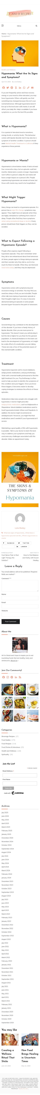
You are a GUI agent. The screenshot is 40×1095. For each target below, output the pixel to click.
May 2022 (5, 950)
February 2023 (7, 917)
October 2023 (6, 889)
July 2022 (5, 943)
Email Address (8, 771)
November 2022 (7, 928)
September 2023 (8, 892)
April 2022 (5, 954)
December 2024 (7, 838)
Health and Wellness (8, 70)
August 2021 (6, 983)
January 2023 (6, 921)
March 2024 (6, 870)
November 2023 (7, 885)
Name (4, 594)
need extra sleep (8, 268)
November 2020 (7, 1015)
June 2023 (5, 903)
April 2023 (5, 910)
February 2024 (7, 874)
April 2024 (5, 867)
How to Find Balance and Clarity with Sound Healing (30, 557)
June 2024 (5, 860)
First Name (6, 779)
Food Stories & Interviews (11, 747)
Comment (6, 578)
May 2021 (5, 994)
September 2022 (8, 936)
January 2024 (6, 878)
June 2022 (5, 946)
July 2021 (5, 986)
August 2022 (6, 939)
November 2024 (7, 841)
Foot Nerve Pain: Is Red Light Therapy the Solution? (10, 557)
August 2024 (6, 852)
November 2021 (7, 972)
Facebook (10, 543)
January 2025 (6, 834)
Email (4, 602)
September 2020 (8, 1023)
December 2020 (7, 1012)
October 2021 (6, 975)
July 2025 (5, 812)
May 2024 (5, 863)
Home (4, 34)
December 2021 (7, 968)
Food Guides (6, 740)
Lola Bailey (17, 82)
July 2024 (5, 856)
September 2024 (8, 849)
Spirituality (5, 754)
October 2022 (6, 932)
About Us (14, 661)
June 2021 (5, 990)
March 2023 (6, 914)
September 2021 (8, 979)
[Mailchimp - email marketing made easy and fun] (14, 793)
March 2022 (6, 957)
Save (11, 546)
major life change (17, 210)
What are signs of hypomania (14, 533)
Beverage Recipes (8, 736)
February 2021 (7, 1004)
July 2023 (5, 899)
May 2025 (5, 820)
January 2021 (6, 1008)
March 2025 (6, 827)
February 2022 (7, 961)
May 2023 (5, 907)
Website (5, 611)
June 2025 (5, 816)
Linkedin (24, 546)
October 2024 (6, 845)
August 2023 (6, 896)
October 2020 (6, 1019)
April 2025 (5, 823)
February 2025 (7, 831)
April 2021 (5, 997)
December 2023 (7, 881)
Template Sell (23, 1088)
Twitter (26, 543)
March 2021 (6, 1001)
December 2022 (7, 925)
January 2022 (6, 965)
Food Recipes (6, 744)
